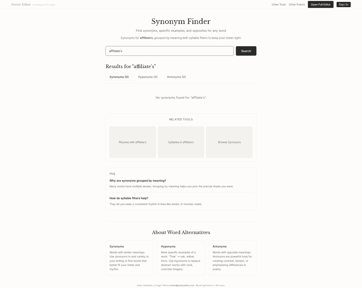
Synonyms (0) (119, 77)
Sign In (343, 4)
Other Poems (297, 4)
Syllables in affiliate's (181, 142)
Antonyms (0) (176, 77)
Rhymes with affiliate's (132, 142)
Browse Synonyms (229, 142)
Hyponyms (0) (148, 77)
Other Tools (279, 4)
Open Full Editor (321, 4)
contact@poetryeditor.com (181, 285)
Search (246, 51)
